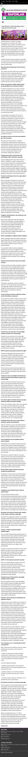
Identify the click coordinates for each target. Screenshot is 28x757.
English (16, 1)
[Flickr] (2, 3)
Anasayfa (3, 1)
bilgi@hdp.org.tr (7, 738)
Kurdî (13, 1)
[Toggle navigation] (3, 22)
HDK (7, 1)
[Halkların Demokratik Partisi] (14, 10)
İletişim (9, 1)
